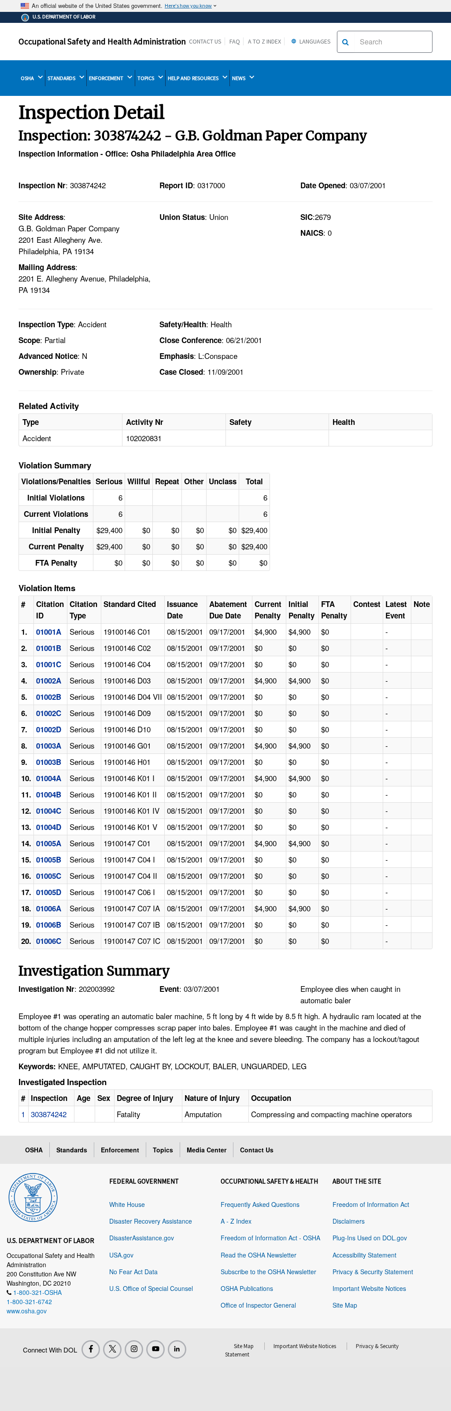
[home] (33, 1196)
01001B (48, 648)
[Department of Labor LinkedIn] (177, 1349)
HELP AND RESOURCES (194, 78)
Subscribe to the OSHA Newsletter (268, 1271)
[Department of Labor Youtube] (155, 1349)
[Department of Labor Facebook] (90, 1349)
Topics (163, 1149)
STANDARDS (62, 78)
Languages (314, 41)
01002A (48, 680)
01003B (48, 762)
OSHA (28, 78)
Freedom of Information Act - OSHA (270, 1237)
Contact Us (205, 41)
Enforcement (120, 1149)
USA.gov (121, 1254)
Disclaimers (349, 1221)
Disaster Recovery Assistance (150, 1221)
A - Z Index (236, 1221)
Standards (71, 1149)
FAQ (234, 41)
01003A (48, 745)
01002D (48, 729)
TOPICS (146, 78)
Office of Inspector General (258, 1305)
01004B (48, 794)
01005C (48, 875)
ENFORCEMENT (107, 78)
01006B (48, 924)
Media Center (206, 1149)
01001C (48, 664)
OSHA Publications (247, 1288)
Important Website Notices (369, 1288)
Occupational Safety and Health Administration (102, 41)
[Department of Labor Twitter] (112, 1349)
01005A (48, 843)
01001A (48, 631)
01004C (48, 810)
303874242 (49, 1113)
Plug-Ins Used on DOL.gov (370, 1237)
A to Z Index (264, 41)
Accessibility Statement (364, 1254)
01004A (48, 778)
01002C (48, 713)
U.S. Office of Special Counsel (151, 1288)
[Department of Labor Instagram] (134, 1349)
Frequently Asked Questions (260, 1204)
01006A (48, 908)
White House (127, 1204)
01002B (48, 696)
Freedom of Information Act (371, 1204)
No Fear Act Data (133, 1271)
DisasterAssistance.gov (141, 1237)
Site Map (345, 1305)
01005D (48, 892)
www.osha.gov (27, 1310)
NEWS (239, 78)
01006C (48, 941)
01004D (48, 827)
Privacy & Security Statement (373, 1271)
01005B (48, 859)
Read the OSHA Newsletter (258, 1254)
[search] (345, 41)
